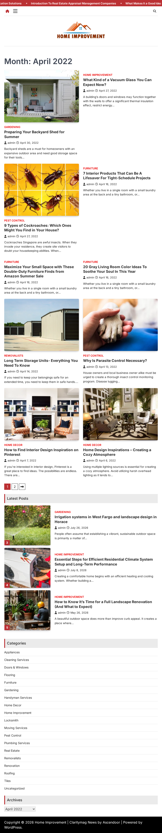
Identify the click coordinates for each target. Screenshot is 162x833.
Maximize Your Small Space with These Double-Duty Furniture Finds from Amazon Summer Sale (39, 271)
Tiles (7, 781)
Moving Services (15, 728)
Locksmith (11, 720)
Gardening (12, 127)
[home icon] (7, 11)
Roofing (9, 773)
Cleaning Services (16, 660)
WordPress (13, 827)
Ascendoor (111, 822)
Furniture (90, 168)
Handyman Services (18, 697)
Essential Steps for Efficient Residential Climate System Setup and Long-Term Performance (104, 561)
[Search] (154, 11)
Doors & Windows (16, 667)
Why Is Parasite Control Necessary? (115, 360)
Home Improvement (97, 74)
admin (11, 142)
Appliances (12, 652)
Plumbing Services (17, 743)
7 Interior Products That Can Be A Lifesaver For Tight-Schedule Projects (117, 175)
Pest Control (14, 220)
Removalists (13, 355)
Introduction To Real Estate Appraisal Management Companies (52, 3)
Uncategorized (14, 788)
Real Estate (12, 750)
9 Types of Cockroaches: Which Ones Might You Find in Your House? (37, 227)
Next (22, 487)
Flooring (9, 675)
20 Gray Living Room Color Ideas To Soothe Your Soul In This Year (115, 269)
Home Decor (13, 445)
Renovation (12, 765)
